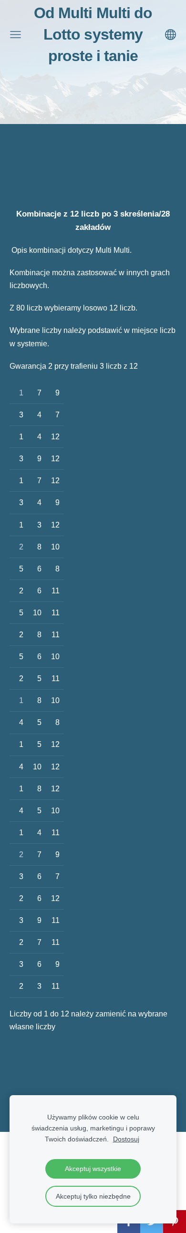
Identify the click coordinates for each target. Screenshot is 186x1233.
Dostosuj (126, 1139)
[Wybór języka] (170, 34)
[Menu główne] (15, 34)
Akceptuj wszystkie (93, 1168)
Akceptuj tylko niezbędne (93, 1196)
